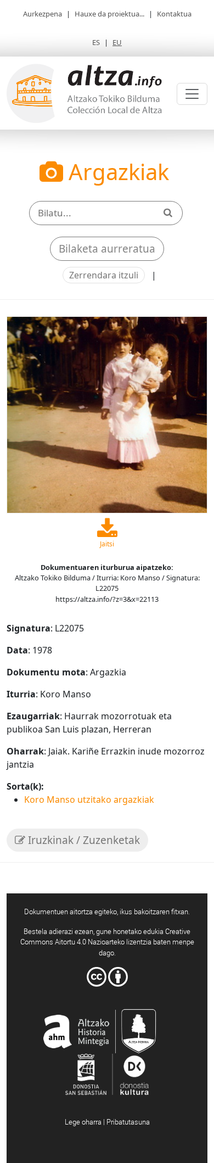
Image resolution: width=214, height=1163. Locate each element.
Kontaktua (174, 14)
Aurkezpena (42, 14)
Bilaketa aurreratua (107, 249)
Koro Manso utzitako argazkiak (89, 799)
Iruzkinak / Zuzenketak (82, 840)
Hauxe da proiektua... (109, 14)
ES (96, 42)
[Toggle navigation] (192, 94)
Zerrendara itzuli (103, 275)
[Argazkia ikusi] (107, 414)
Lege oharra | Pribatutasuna (107, 1122)
